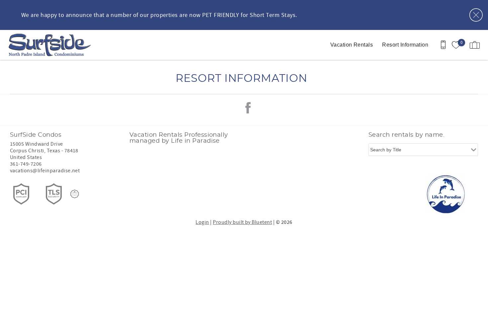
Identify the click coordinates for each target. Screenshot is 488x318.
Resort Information (405, 45)
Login (202, 222)
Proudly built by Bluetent (242, 222)
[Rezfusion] (74, 194)
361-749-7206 (26, 164)
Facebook (248, 107)
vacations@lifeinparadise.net (45, 170)
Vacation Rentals (351, 45)
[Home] (51, 45)
